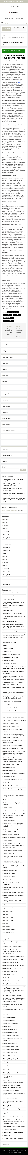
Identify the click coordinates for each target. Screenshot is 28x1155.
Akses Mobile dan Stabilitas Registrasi (12, 593)
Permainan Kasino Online (9, 873)
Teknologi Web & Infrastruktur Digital (12, 1109)
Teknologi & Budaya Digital (9, 1017)
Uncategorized (6, 1135)
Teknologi (5, 1014)
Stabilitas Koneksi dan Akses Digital (12, 981)
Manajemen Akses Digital (9, 776)
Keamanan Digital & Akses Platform (12, 726)
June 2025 (5, 559)
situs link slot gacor (8, 357)
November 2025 (7, 544)
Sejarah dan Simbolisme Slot (10, 908)
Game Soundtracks (13, 312)
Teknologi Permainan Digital (10, 1098)
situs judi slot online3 (8, 920)
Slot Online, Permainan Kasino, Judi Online (13, 965)
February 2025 (6, 572)
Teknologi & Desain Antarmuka (10, 1023)
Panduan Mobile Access (9, 820)
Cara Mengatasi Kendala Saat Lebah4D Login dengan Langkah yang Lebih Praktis (12, 1)
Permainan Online (7, 880)
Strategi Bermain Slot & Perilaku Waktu (12, 995)
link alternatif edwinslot (9, 767)
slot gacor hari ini (7, 394)
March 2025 (6, 568)
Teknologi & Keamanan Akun (10, 1043)
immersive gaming (8, 317)
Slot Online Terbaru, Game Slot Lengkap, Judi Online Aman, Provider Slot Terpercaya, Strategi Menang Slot (14, 951)
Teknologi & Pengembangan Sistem (12, 1059)
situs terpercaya (7, 418)
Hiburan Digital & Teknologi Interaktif (12, 701)
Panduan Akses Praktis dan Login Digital (13, 789)
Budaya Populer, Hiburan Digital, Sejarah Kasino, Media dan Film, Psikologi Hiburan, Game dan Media (13, 626)
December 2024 (7, 578)
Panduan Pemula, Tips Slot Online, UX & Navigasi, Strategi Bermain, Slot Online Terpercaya (13, 825)
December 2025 (7, 541)
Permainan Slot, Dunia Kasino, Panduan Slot (14, 892)
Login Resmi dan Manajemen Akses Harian (13, 773)
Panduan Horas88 (7, 807)
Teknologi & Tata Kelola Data (10, 1062)
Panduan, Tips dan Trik (8, 853)
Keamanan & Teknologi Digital (10, 723)
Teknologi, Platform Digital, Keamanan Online (14, 1117)
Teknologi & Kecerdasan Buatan (11, 1049)
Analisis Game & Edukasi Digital (11, 596)
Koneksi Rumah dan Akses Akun (11, 764)
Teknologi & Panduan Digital (10, 1052)
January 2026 (6, 538)
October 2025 (6, 547)
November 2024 (7, 581)
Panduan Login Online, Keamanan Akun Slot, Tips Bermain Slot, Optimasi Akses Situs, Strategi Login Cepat (14, 815)
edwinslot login (7, 651)
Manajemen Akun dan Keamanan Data (12, 779)
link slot (5, 381)
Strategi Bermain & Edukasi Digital (11, 984)
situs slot (5, 363)
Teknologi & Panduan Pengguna (11, 1056)
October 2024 (6, 584)
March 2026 (6, 531)
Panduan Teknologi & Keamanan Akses (12, 850)
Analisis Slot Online (8, 610)
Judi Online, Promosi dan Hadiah (11, 714)
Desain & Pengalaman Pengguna (11, 631)
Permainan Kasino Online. (9, 876)
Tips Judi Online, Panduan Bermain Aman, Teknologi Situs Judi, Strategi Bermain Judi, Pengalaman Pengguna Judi (14, 1121)
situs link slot (6, 387)
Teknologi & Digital (7, 1026)
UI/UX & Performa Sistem (9, 1129)
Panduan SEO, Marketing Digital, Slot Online (14, 837)
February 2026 (6, 535)
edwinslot (5, 645)
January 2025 (6, 575)
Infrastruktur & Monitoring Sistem (11, 707)
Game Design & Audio (8, 660)
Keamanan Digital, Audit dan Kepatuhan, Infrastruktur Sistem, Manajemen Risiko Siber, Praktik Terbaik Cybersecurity (14, 735)
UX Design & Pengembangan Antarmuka (13, 1138)
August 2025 (6, 553)
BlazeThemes (17, 1152)
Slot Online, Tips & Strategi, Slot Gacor (12, 968)
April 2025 (5, 565)
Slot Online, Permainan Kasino (10, 962)
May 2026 (5, 525)
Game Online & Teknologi (9, 663)
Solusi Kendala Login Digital (10, 971)
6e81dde (6, 61)
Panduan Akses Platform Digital (11, 786)
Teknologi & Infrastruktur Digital (11, 1035)
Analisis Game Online (8, 599)
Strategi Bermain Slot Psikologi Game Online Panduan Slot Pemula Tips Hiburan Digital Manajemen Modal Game (14, 1000)
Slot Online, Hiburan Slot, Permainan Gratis (13, 956)
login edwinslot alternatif (9, 770)
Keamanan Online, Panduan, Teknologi (12, 745)
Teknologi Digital (7, 1070)
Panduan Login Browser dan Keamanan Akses (14, 810)
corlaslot (19, 82)
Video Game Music (8, 320)
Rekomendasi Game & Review (10, 905)
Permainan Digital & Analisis (10, 870)
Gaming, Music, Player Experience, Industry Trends (12, 51)
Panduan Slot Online (8, 840)
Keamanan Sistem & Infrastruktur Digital (13, 748)
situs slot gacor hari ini (9, 430)
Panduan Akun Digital (8, 792)
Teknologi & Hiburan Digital (10, 1032)
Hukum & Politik (7, 704)
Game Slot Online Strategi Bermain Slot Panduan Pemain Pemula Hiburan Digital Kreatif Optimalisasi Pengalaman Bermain (13, 678)
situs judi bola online (8, 911)
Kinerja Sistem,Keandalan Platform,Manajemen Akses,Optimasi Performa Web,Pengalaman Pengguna (12, 759)
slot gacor (5, 369)
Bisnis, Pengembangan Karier (10, 621)
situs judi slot (6, 914)
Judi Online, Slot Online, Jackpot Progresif (13, 717)
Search (4, 467)
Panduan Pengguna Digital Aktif (11, 834)
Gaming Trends (7, 315)
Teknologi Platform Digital (9, 1106)
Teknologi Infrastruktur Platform (11, 1090)
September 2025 (7, 550)
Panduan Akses (7, 782)
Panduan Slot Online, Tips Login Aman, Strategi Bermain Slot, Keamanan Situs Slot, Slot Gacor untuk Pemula (14, 845)
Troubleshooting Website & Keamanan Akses (14, 1126)
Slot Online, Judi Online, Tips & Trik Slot (13, 959)
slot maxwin (6, 443)
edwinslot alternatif (8, 648)
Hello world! (21, 510)
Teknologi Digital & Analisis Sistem (12, 1073)
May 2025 (5, 562)
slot (4, 437)
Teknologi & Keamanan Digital (10, 1046)
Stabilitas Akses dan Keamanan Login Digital (14, 977)
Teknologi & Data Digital (9, 1020)
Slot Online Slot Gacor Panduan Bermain (13, 946)
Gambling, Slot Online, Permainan (11, 654)
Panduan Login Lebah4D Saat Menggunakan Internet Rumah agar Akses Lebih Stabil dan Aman (14, 500)
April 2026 (5, 528)
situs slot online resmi (8, 932)
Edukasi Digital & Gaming (9, 642)
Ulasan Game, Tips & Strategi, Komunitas (13, 1132)
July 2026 (5, 519)
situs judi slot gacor (8, 917)
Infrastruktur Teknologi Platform (11, 711)
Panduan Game (7, 800)
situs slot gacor (7, 406)
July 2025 (5, 556)
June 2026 (5, 522)
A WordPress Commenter (9, 510)
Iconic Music (17, 315)
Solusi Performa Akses (9, 974)
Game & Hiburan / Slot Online (10, 657)
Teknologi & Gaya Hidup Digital (10, 1029)
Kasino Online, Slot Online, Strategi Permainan (14, 720)
